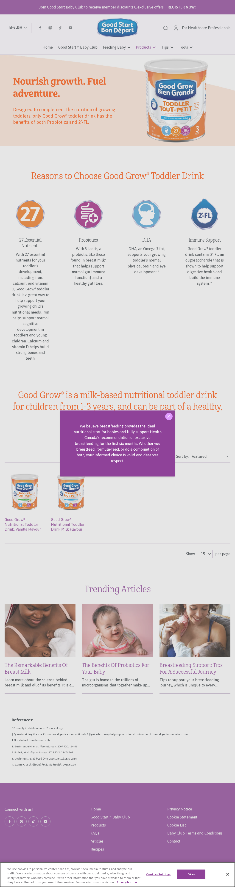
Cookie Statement (182, 817)
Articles (97, 841)
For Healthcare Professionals (206, 27)
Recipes (97, 849)
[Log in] (176, 27)
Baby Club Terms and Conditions (195, 833)
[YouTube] (70, 28)
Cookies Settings (158, 874)
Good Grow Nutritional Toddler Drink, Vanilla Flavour (23, 524)
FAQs (95, 833)
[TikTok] (60, 28)
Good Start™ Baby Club (110, 817)
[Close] (169, 416)
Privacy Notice (179, 809)
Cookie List (176, 825)
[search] (165, 27)
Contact (173, 841)
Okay (191, 874)
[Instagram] (50, 28)
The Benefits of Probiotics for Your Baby (115, 668)
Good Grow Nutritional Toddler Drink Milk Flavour (67, 524)
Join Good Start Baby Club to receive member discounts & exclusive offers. (117, 7)
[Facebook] (40, 28)
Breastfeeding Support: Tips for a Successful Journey (191, 668)
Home (96, 809)
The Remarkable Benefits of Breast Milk (36, 668)
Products (98, 825)
